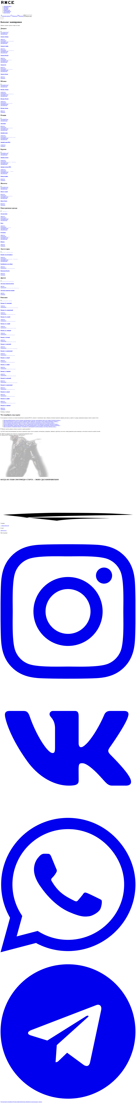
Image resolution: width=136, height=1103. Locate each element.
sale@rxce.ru (3, 530)
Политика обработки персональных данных (31, 1101)
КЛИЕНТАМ (6, 10)
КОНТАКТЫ (6, 12)
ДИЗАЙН (5, 9)
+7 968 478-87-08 (5, 525)
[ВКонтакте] (68, 807)
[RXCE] (8, 4)
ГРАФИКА (6, 7)
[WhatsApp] (68, 961)
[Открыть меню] (2, 18)
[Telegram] (68, 1100)
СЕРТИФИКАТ (7, 11)
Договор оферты (17, 1101)
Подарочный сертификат (7, 1101)
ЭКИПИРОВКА (7, 6)
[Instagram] (68, 687)
